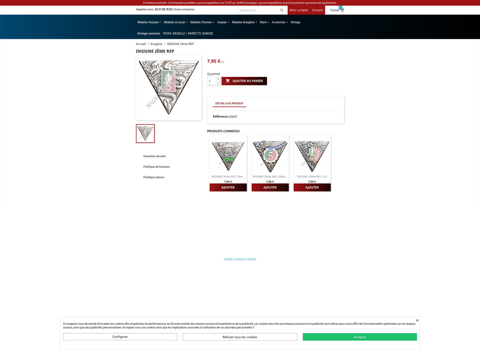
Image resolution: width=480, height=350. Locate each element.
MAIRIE (192, 245)
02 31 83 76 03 (163, 9)
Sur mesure (250, 230)
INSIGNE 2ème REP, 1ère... (228, 176)
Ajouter (228, 187)
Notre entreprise (184, 9)
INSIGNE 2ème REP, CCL (312, 176)
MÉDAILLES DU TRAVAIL (203, 230)
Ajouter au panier (244, 81)
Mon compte (299, 10)
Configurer (120, 337)
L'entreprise (250, 226)
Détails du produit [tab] (229, 103)
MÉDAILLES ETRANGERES (204, 241)
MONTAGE (194, 252)
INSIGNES (194, 237)
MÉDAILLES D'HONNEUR (203, 233)
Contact (317, 10)
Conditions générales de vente (262, 237)
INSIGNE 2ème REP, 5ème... (270, 176)
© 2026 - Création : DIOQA (240, 259)
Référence (220, 116)
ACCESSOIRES (196, 248)
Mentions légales (253, 233)
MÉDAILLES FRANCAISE (203, 226)
